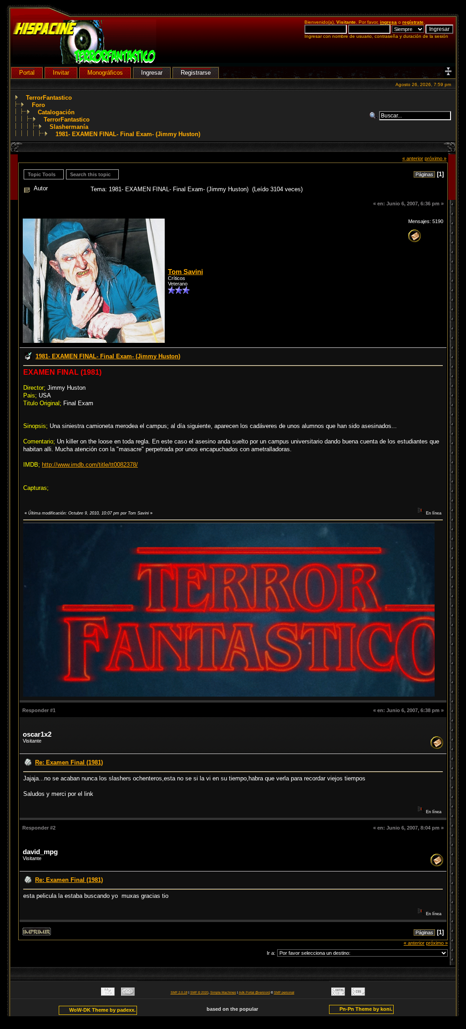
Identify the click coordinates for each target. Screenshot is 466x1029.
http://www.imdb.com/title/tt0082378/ (90, 464)
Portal (27, 72)
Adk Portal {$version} (254, 992)
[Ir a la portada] (84, 62)
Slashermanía (69, 126)
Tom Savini (185, 271)
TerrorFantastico (49, 97)
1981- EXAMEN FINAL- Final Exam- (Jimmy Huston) (128, 134)
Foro (38, 105)
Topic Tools (42, 174)
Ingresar (151, 72)
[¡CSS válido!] (358, 993)
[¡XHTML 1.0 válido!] (338, 993)
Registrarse (196, 72)
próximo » (435, 158)
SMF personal (284, 992)
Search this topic (90, 174)
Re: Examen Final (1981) (69, 762)
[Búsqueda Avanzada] (374, 115)
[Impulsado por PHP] (128, 993)
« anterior (412, 158)
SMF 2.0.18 (179, 992)
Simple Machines (223, 992)
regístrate (413, 22)
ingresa (388, 22)
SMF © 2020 (199, 992)
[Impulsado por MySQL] (108, 993)
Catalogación (56, 112)
